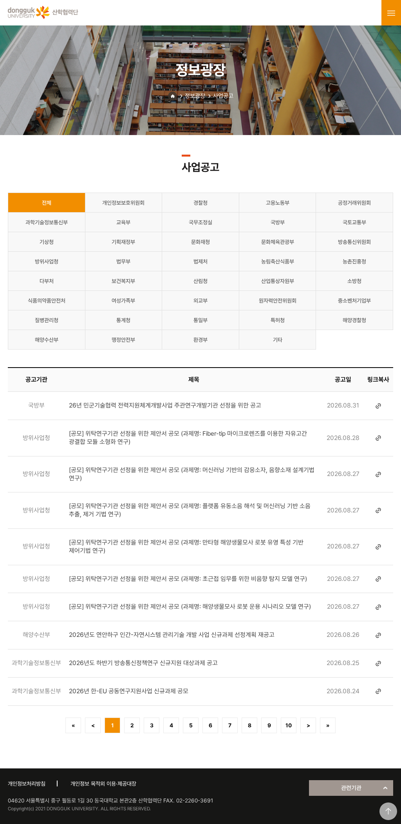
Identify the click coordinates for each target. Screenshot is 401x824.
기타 (277, 340)
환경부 (200, 340)
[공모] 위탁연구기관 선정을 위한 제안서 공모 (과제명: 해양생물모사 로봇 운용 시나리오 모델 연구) (190, 606)
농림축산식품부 (277, 261)
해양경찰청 (354, 320)
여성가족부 (123, 301)
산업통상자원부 (277, 281)
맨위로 (388, 811)
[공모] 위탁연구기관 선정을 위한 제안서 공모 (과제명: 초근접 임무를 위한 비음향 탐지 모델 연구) (188, 578)
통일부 (200, 320)
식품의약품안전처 (46, 301)
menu (391, 13)
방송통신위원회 (354, 242)
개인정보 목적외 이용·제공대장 (103, 784)
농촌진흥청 (354, 261)
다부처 (47, 281)
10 (288, 725)
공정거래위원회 (354, 203)
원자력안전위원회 (277, 301)
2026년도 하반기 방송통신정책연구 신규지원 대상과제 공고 (143, 663)
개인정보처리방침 (26, 784)
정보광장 (195, 95)
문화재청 (200, 242)
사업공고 (223, 95)
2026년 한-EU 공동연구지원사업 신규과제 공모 (128, 691)
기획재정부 (123, 242)
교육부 (123, 222)
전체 (46, 203)
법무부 (123, 261)
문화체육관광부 (277, 242)
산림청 (200, 281)
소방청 (354, 281)
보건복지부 (123, 281)
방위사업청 (46, 261)
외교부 (200, 301)
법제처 (200, 261)
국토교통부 (354, 222)
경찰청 (200, 203)
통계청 (123, 320)
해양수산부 (46, 340)
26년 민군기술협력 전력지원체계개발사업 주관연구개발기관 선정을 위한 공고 (165, 405)
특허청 (278, 320)
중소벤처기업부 (354, 301)
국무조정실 (200, 222)
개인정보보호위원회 (123, 203)
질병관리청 (46, 320)
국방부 (278, 222)
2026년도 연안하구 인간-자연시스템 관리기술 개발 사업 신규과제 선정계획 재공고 (172, 634)
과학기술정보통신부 (46, 222)
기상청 (47, 242)
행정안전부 (123, 340)
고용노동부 (277, 203)
